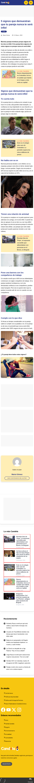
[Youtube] (8, 710)
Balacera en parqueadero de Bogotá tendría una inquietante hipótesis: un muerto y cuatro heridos (17, 642)
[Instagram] (19, 710)
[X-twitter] (14, 710)
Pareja (3, 31)
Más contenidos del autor (16, 478)
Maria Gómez (6, 35)
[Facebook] (3, 710)
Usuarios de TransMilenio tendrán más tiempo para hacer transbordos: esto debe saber (17, 634)
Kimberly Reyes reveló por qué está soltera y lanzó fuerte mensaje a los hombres (17, 626)
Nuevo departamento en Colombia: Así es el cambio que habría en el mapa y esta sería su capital (24, 77)
